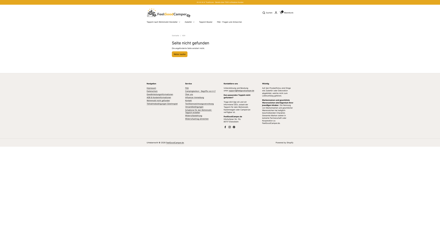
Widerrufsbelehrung (193, 115)
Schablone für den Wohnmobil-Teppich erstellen (198, 111)
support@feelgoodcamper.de (241, 90)
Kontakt (188, 100)
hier (235, 102)
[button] (267, 12)
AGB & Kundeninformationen (159, 97)
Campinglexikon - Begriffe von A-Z (200, 91)
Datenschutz (152, 91)
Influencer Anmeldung (194, 97)
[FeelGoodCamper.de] (168, 12)
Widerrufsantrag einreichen (197, 119)
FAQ (187, 88)
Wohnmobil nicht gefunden (158, 100)
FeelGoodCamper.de (175, 142)
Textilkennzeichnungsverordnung (199, 104)
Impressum (151, 88)
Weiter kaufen (180, 54)
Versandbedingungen (194, 107)
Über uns (189, 94)
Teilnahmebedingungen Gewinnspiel (162, 104)
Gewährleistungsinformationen (160, 94)
